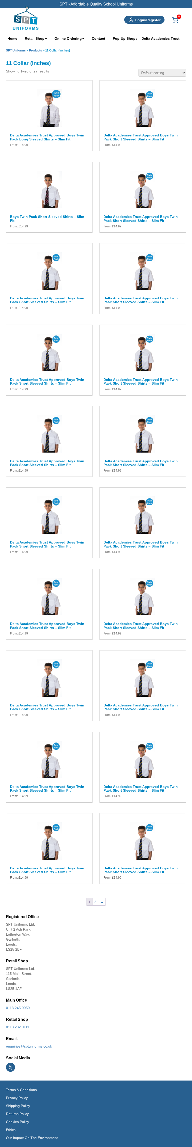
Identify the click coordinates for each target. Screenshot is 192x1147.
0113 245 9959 (18, 1008)
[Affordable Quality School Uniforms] (25, 17)
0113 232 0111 (17, 1027)
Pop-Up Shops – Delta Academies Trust (146, 38)
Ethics (11, 1130)
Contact (98, 38)
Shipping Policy (18, 1106)
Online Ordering (68, 38)
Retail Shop (34, 38)
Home (12, 38)
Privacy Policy (17, 1098)
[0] (176, 23)
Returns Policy (17, 1114)
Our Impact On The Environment (32, 1138)
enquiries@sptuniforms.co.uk (29, 1046)
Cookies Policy (17, 1122)
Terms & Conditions (21, 1090)
